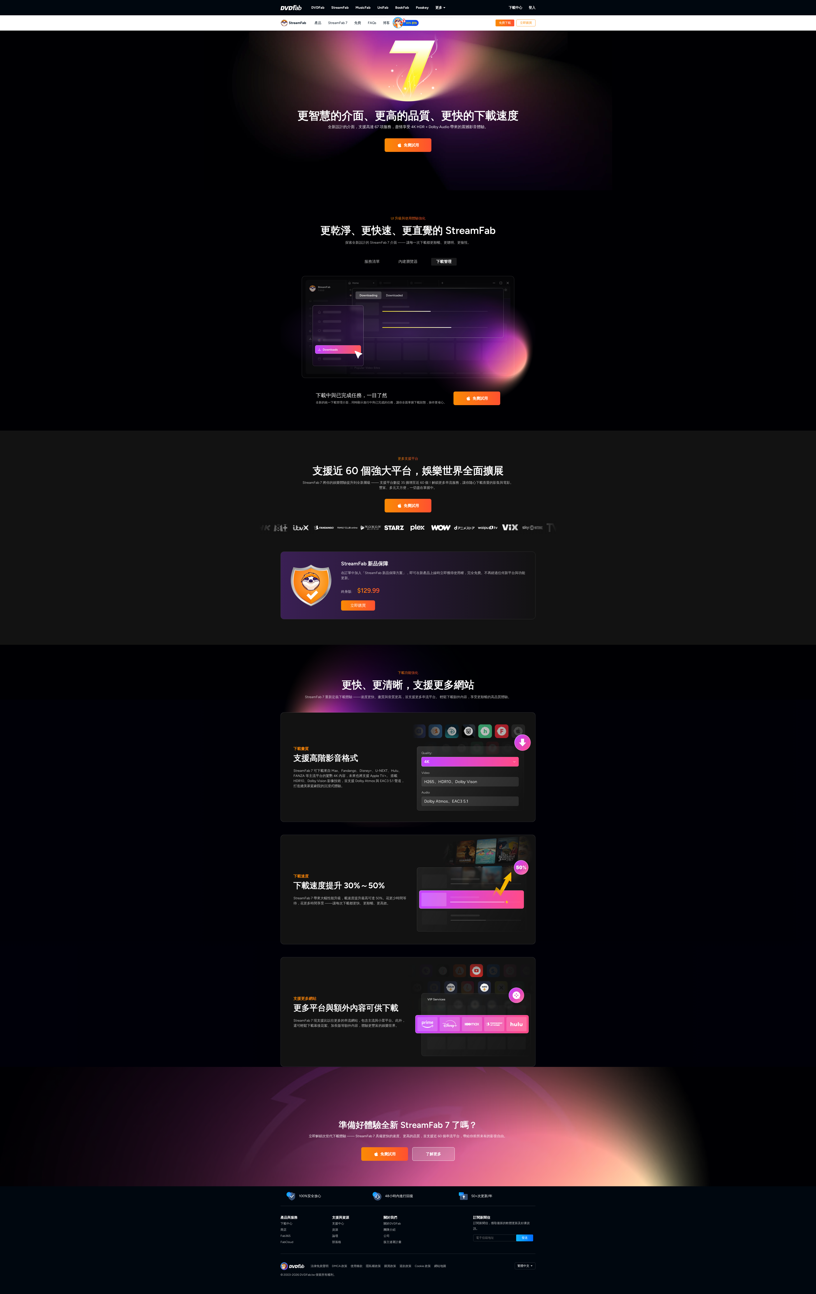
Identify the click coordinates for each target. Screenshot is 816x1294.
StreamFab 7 (337, 23)
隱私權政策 (373, 1266)
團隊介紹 (389, 1230)
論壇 (335, 1236)
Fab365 (285, 1236)
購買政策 (390, 1266)
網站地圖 (440, 1266)
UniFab (382, 8)
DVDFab (317, 8)
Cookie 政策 (423, 1266)
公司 (387, 1236)
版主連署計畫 (392, 1242)
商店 (283, 1230)
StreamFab (340, 8)
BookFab (402, 8)
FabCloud (286, 1242)
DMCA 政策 (339, 1266)
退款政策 (405, 1266)
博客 (386, 23)
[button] (505, 23)
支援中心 (338, 1223)
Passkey (422, 8)
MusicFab (363, 8)
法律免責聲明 (320, 1266)
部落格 (336, 1242)
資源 (335, 1230)
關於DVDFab (392, 1223)
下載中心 (515, 8)
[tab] (372, 262)
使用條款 (357, 1266)
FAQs (372, 23)
